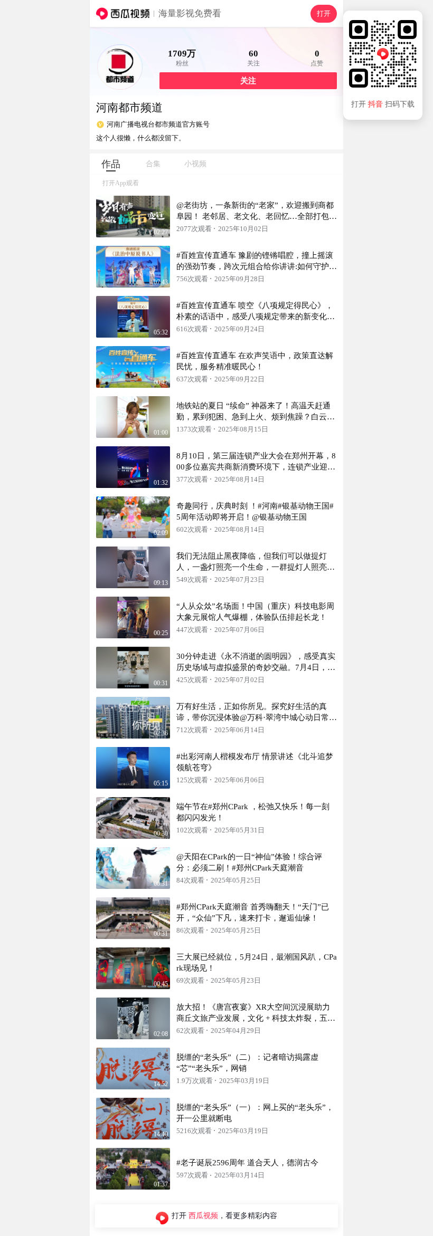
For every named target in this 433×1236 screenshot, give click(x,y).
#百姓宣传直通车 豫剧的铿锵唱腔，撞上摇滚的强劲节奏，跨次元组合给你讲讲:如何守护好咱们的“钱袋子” (256, 266)
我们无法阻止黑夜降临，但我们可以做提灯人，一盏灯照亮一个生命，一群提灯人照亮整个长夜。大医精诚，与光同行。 (255, 567)
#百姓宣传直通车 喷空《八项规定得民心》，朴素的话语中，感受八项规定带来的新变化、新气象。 (255, 316)
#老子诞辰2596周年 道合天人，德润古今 (247, 1162)
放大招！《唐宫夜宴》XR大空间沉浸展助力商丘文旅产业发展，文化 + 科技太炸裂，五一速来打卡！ (255, 1018)
